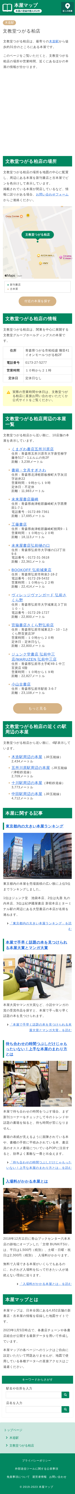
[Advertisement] (37, 111)
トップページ (13, 1430)
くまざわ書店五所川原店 (33, 449)
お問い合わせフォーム (52, 194)
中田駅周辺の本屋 (27, 794)
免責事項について (18, 1476)
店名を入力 (14, 1403)
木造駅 (9, 22)
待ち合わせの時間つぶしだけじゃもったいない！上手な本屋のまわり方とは (36, 1049)
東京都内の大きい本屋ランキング (34, 826)
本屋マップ (26, 5)
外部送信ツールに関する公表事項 (36, 1468)
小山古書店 (21, 684)
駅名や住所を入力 (19, 1388)
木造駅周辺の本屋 (27, 757)
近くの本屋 (67, 11)
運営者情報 (39, 1476)
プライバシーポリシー (36, 1460)
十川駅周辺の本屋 (27, 783)
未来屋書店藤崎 (25, 499)
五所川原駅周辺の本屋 (31, 768)
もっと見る (37, 708)
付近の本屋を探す (37, 301)
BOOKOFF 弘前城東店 (32, 570)
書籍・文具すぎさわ (29, 470)
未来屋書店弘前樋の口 (31, 545)
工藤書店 (19, 524)
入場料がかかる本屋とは (27, 1181)
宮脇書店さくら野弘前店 (33, 625)
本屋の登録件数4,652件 (28, 11)
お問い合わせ (58, 1476)
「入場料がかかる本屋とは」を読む (45, 1284)
